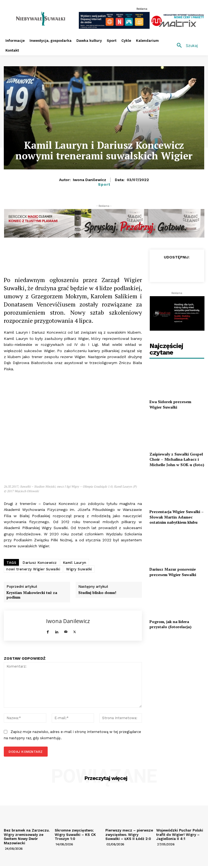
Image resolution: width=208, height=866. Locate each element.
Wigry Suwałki (79, 569)
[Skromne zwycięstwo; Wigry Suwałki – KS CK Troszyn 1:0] (79, 808)
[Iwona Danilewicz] (25, 625)
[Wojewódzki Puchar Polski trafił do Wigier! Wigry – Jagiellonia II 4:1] (180, 808)
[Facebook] (43, 254)
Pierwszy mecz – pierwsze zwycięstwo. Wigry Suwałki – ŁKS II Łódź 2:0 (129, 834)
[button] (185, 45)
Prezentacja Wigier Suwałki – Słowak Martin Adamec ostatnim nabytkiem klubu (177, 517)
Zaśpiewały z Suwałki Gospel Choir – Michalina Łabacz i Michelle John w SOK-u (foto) (177, 459)
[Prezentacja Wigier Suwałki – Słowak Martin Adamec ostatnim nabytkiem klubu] (177, 489)
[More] (119, 254)
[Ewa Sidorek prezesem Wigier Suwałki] (177, 379)
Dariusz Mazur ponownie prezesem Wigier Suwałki (173, 572)
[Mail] (65, 630)
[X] (68, 254)
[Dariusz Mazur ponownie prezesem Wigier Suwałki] (177, 546)
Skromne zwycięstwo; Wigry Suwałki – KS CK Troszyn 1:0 (75, 834)
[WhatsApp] (81, 254)
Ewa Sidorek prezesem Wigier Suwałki (170, 404)
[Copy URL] (56, 254)
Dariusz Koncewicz (39, 563)
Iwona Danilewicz (89, 180)
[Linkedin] (93, 254)
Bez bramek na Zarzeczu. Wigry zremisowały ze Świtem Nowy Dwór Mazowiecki (27, 836)
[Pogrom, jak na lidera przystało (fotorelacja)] (177, 599)
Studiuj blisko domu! (97, 592)
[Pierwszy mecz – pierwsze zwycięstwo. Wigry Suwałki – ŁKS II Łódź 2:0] (129, 808)
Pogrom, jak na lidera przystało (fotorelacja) (170, 624)
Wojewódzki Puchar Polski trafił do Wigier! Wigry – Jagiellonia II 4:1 (179, 834)
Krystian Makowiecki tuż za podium (31, 595)
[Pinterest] (106, 254)
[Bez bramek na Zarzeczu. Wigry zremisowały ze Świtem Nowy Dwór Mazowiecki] (28, 808)
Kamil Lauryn (74, 563)
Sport (104, 184)
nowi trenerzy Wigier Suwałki (33, 569)
